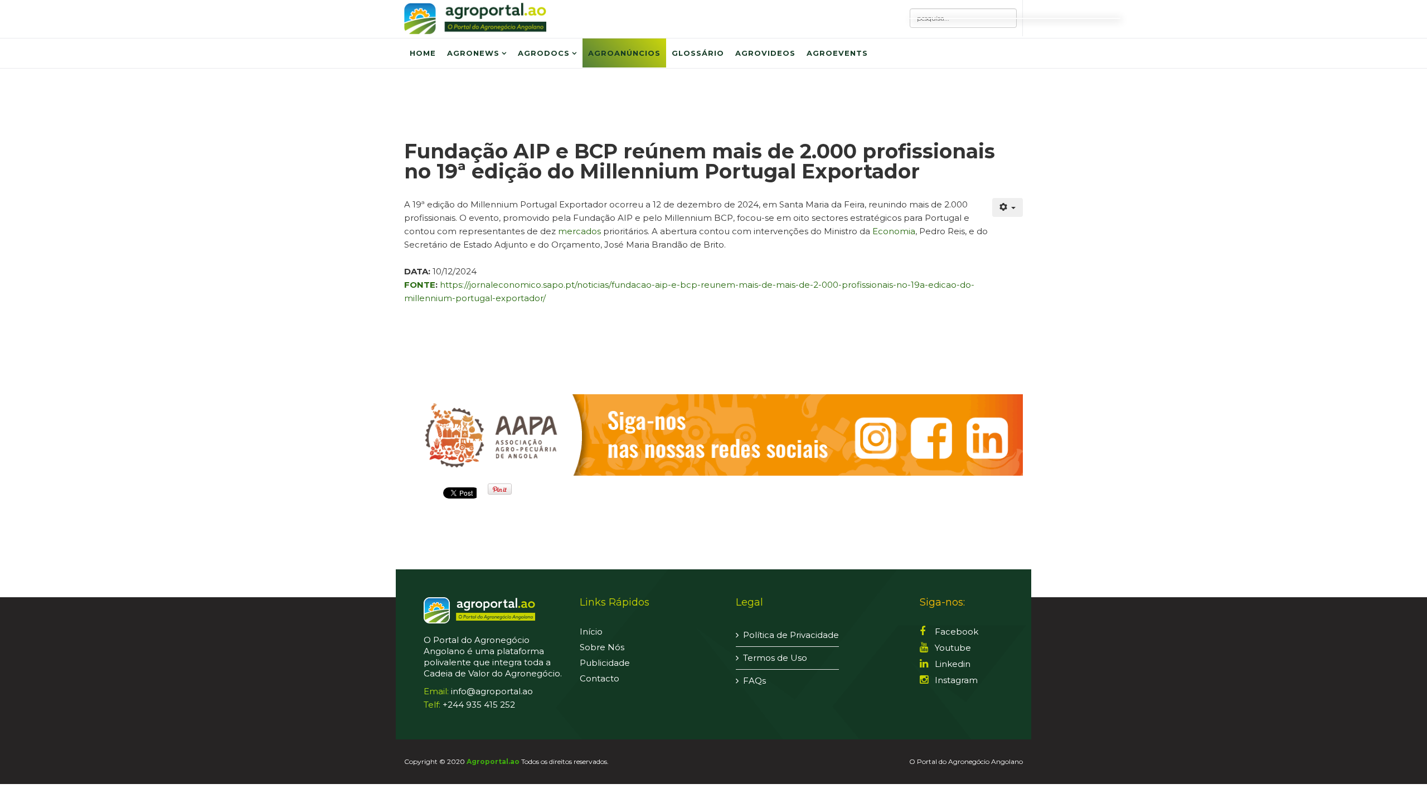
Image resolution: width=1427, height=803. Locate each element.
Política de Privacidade (791, 635)
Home (423, 53)
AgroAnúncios (624, 53)
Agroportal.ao (493, 761)
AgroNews (473, 53)
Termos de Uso (775, 657)
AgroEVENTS (837, 53)
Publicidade (605, 662)
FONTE (419, 284)
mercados (579, 231)
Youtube (952, 647)
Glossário (698, 53)
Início (591, 631)
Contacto (599, 678)
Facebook (955, 631)
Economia (893, 231)
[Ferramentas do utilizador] (1007, 207)
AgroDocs (544, 53)
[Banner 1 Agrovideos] (713, 435)
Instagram (955, 680)
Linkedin (951, 664)
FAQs (754, 680)
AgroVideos (765, 53)
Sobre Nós (602, 647)
